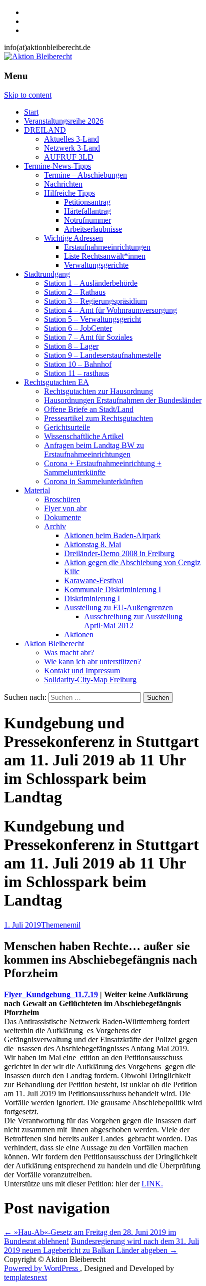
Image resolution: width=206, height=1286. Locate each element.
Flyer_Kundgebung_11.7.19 (51, 994)
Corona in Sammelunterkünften (93, 481)
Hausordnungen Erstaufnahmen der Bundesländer (123, 400)
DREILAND (45, 130)
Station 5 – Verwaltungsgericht (92, 319)
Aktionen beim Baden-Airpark (112, 535)
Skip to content (28, 95)
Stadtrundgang (47, 274)
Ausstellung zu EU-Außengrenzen (118, 607)
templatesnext (25, 1277)
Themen (54, 925)
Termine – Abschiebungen (85, 175)
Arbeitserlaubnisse (93, 229)
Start (31, 112)
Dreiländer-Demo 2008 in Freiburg (119, 553)
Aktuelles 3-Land (71, 139)
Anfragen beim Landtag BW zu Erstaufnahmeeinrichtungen (94, 450)
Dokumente (62, 517)
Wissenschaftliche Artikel (84, 436)
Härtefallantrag (87, 211)
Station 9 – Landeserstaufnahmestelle (102, 355)
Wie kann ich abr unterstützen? (92, 661)
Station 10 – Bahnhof (78, 364)
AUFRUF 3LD (69, 157)
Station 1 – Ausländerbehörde (91, 283)
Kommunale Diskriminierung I (112, 589)
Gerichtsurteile (67, 427)
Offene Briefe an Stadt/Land (89, 409)
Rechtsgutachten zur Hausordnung (98, 391)
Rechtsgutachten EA (56, 382)
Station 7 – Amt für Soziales (88, 337)
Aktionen (79, 634)
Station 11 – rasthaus (76, 373)
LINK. (152, 1183)
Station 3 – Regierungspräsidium (95, 301)
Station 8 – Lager (71, 346)
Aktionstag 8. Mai (92, 544)
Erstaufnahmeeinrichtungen (107, 247)
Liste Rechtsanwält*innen (105, 256)
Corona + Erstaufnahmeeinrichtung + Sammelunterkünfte (103, 468)
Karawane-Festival (94, 580)
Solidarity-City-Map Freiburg (90, 679)
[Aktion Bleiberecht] (38, 56)
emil (73, 925)
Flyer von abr (65, 508)
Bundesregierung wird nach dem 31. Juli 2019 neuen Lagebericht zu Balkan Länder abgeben (101, 1245)
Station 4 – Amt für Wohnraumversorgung (110, 310)
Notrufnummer (87, 220)
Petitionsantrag (87, 202)
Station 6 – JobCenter (78, 328)
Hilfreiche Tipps (69, 193)
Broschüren (62, 499)
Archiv (55, 526)
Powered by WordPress (42, 1268)
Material (37, 490)
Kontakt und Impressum (82, 670)
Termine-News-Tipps (57, 166)
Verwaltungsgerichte (96, 265)
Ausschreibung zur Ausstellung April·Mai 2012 (133, 621)
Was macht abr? (69, 652)
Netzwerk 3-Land (72, 148)
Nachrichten (63, 184)
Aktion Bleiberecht (54, 643)
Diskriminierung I (92, 598)
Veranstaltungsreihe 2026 (64, 121)
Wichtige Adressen (73, 238)
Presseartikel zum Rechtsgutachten (98, 418)
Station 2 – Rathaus (75, 292)
